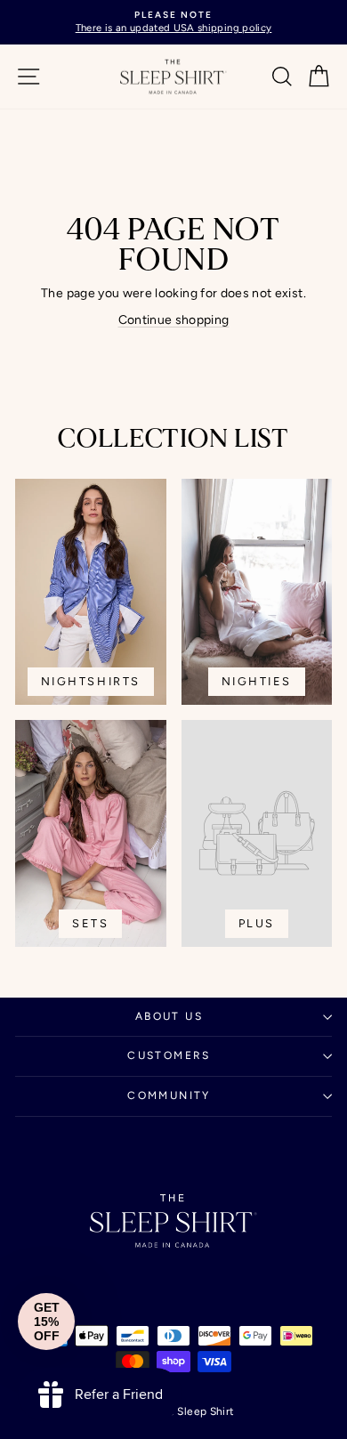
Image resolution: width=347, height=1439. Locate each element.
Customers (169, 1055)
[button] (46, 1321)
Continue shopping (174, 319)
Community (169, 1095)
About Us (169, 1016)
